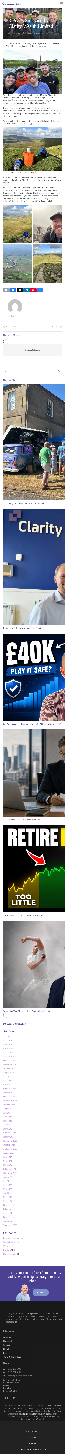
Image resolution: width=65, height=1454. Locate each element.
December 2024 (10, 1097)
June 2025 (7, 1081)
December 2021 (10, 1205)
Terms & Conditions (12, 1357)
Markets (6, 1246)
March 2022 (8, 1197)
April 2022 (8, 1193)
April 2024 (8, 1125)
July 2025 (7, 1076)
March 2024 (8, 1129)
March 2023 (8, 1165)
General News (9, 1242)
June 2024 (7, 1117)
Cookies (32, 1437)
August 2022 (8, 1177)
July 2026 (7, 1036)
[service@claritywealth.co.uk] (5, 1376)
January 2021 (9, 1213)
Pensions (7, 1250)
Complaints (8, 1349)
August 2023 (8, 1153)
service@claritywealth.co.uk (20, 1376)
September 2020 (10, 1225)
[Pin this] (33, 290)
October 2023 (9, 1145)
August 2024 (8, 1109)
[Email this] (6, 290)
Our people (8, 1341)
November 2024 (10, 1101)
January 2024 (9, 1137)
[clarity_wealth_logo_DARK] (11, 3)
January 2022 (9, 1201)
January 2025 (9, 1093)
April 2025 (8, 1084)
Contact (6, 1345)
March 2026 (8, 1052)
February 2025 (9, 1089)
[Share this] (13, 290)
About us (7, 1337)
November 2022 (10, 1173)
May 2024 (7, 1121)
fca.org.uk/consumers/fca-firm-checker (35, 1414)
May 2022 (7, 1189)
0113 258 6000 (14, 1369)
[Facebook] (6, 1398)
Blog (5, 1353)
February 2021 (9, 1209)
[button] (61, 4)
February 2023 (9, 1169)
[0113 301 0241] (5, 1372)
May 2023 (7, 1161)
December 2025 (10, 1060)
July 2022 (7, 1181)
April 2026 (8, 1048)
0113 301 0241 (14, 1372)
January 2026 (9, 1056)
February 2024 (9, 1133)
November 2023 (10, 1141)
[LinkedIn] (14, 1398)
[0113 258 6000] (5, 1369)
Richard (28, 33)
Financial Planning (11, 1238)
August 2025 (8, 1072)
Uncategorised (43, 33)
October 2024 (9, 1105)
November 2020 (10, 1221)
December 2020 (10, 1217)
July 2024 (7, 1113)
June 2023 (7, 1157)
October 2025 (9, 1068)
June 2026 (7, 1040)
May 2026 (7, 1044)
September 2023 (10, 1149)
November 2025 (10, 1064)
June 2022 (7, 1185)
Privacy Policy (32, 1432)
